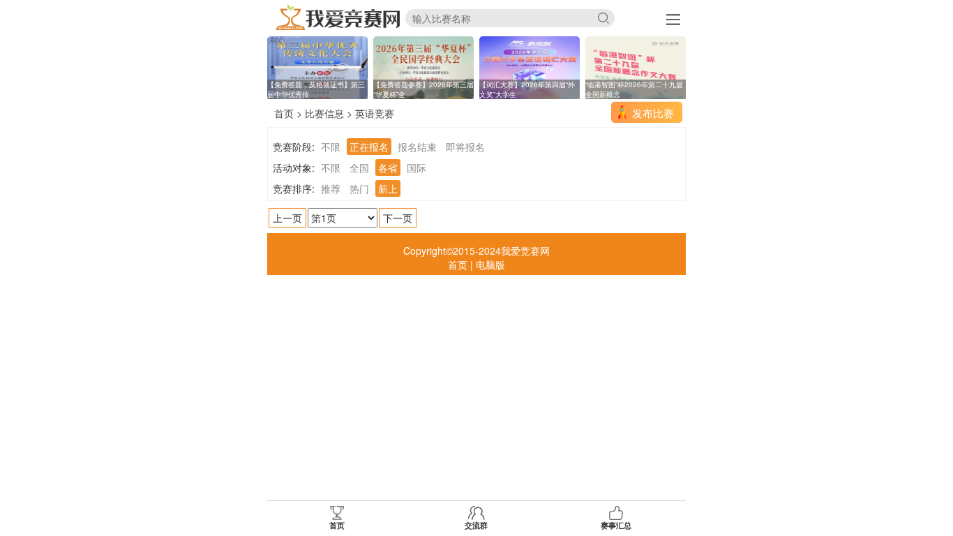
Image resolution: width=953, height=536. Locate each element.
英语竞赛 (374, 113)
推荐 (330, 188)
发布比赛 (653, 112)
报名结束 (417, 147)
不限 (330, 147)
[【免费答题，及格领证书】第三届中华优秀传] (317, 66)
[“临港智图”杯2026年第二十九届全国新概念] (635, 66)
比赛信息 (324, 113)
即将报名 (465, 147)
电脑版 (490, 264)
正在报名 (369, 147)
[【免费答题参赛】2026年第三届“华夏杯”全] (423, 66)
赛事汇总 (616, 525)
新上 (388, 188)
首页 (284, 113)
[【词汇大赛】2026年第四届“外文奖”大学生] (529, 66)
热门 (359, 188)
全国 (359, 167)
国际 (416, 167)
